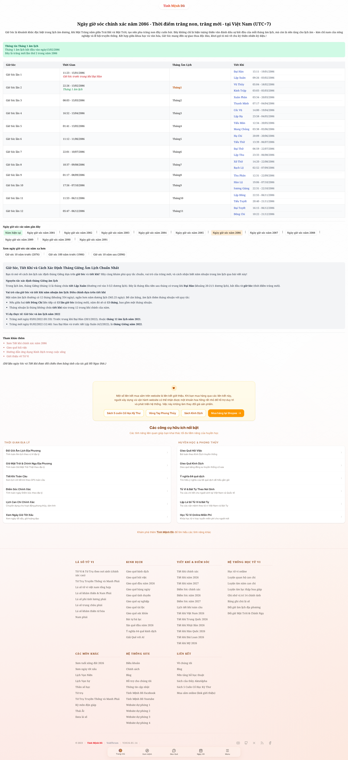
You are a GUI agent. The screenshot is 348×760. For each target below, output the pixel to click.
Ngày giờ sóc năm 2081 (41, 232)
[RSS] (262, 743)
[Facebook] (270, 743)
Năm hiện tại (13, 232)
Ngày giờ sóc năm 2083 (115, 232)
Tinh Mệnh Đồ (174, 6)
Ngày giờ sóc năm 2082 (78, 232)
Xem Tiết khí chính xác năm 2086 (27, 343)
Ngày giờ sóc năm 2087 (264, 232)
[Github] (246, 743)
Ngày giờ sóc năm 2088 (301, 232)
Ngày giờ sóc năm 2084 (152, 232)
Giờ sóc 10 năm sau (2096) (109, 254)
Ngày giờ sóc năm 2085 (190, 232)
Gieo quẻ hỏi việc (17, 347)
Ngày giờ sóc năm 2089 (19, 239)
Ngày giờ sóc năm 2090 (56, 239)
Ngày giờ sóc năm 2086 (227, 232)
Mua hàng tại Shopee (224, 413)
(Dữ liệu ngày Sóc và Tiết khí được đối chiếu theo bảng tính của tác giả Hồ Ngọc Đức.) (54, 363)
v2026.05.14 (130, 743)
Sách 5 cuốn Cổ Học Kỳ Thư (124, 413)
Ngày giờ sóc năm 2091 (94, 239)
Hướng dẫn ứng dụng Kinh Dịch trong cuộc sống (36, 352)
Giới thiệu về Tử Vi (18, 356)
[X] (254, 743)
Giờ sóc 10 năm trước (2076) (22, 254)
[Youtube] (238, 743)
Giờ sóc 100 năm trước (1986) (66, 254)
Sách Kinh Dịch (193, 413)
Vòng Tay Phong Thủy (162, 413)
